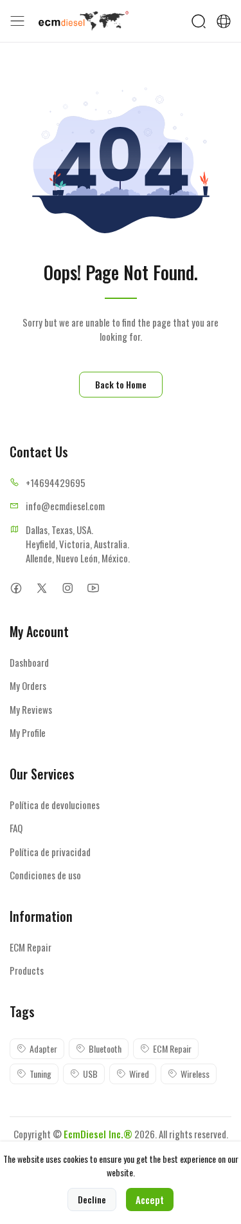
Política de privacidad (50, 852)
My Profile (28, 732)
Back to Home (121, 384)
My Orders (28, 685)
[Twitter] (41, 588)
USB (90, 1073)
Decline (92, 1199)
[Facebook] (15, 588)
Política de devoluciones (55, 805)
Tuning (40, 1073)
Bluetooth (105, 1048)
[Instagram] (67, 588)
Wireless (195, 1073)
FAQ (16, 828)
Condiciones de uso (45, 875)
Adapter (43, 1048)
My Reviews (31, 709)
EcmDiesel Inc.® (98, 1134)
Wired (139, 1073)
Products (27, 970)
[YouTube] (93, 588)
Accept (150, 1199)
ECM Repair (30, 947)
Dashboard (29, 662)
